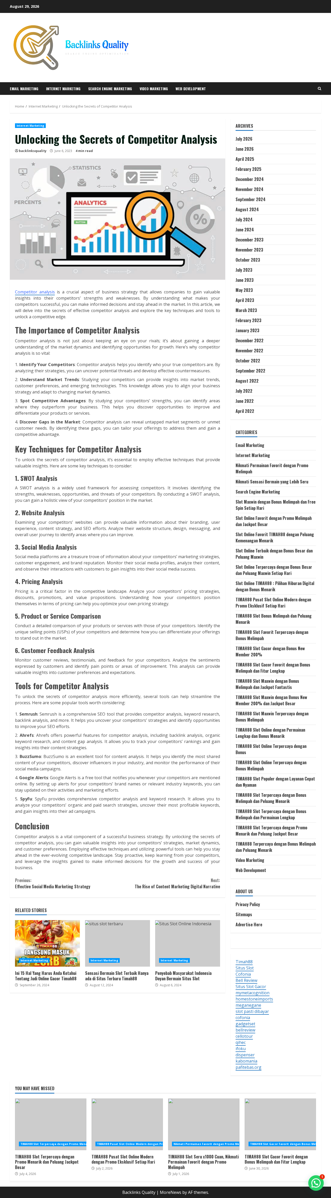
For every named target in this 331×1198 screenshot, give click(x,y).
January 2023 (247, 330)
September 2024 (251, 199)
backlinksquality (33, 151)
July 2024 (244, 219)
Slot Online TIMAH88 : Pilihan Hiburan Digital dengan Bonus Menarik (275, 586)
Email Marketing (24, 88)
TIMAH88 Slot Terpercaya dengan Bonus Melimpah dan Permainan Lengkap (271, 814)
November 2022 (249, 350)
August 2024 (247, 209)
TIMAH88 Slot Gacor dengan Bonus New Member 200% (270, 651)
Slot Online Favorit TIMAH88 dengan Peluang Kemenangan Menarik (275, 537)
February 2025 (248, 169)
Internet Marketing (63, 88)
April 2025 (245, 159)
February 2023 (248, 320)
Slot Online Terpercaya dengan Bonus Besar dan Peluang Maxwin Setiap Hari (274, 570)
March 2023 (246, 310)
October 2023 (248, 260)
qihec (241, 1042)
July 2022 (244, 391)
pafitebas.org (248, 1067)
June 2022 (245, 401)
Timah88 (244, 962)
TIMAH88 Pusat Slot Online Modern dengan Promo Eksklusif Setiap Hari (273, 602)
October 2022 (248, 361)
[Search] (319, 89)
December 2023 (250, 240)
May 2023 (244, 290)
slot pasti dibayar (252, 1011)
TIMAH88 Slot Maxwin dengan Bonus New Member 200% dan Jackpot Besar (271, 700)
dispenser (245, 1055)
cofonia (243, 1017)
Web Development (191, 88)
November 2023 (249, 250)
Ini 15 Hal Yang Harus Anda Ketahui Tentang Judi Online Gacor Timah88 (47, 943)
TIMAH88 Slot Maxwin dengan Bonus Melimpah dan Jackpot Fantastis (267, 684)
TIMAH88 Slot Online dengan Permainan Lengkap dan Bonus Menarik (270, 733)
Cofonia (243, 974)
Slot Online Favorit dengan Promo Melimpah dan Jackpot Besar (274, 521)
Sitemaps (244, 914)
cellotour (244, 1036)
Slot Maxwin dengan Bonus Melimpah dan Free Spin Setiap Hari (275, 505)
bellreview (245, 1030)
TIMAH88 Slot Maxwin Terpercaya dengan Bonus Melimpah (272, 716)
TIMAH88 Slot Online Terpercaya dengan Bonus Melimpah (271, 765)
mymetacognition (252, 993)
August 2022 (247, 381)
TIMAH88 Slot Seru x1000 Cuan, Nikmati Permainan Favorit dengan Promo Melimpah (203, 1124)
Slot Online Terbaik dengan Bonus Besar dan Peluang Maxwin (274, 554)
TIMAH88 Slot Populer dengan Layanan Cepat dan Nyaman (275, 782)
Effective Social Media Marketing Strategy (52, 883)
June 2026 (245, 149)
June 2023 (245, 280)
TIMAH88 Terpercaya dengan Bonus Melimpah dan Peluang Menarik (276, 847)
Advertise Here (249, 924)
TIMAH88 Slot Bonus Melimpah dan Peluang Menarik (274, 619)
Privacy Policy (248, 904)
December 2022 (250, 340)
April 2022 (245, 411)
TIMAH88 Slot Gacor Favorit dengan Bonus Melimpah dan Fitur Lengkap (273, 668)
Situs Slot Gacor (251, 986)
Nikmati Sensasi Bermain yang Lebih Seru (272, 482)
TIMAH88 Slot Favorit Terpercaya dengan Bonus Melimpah (272, 635)
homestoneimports (254, 999)
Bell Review (246, 980)
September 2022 (250, 371)
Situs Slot (245, 968)
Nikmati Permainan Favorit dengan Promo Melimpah (272, 468)
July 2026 (244, 139)
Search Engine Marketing (110, 88)
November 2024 (250, 189)
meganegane (248, 1005)
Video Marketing (154, 88)
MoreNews (170, 1192)
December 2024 (250, 179)
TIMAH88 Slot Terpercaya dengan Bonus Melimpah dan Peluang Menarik (271, 798)
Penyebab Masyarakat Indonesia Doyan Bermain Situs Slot (187, 943)
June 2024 (245, 229)
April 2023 (245, 300)
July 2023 (244, 270)
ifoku (241, 1048)
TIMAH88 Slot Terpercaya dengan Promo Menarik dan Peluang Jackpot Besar (271, 830)
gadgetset (245, 1024)
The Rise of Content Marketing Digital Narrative (177, 883)
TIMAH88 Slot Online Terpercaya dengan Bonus (271, 749)
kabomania (246, 1061)
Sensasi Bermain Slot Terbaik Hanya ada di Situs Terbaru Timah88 (117, 943)
